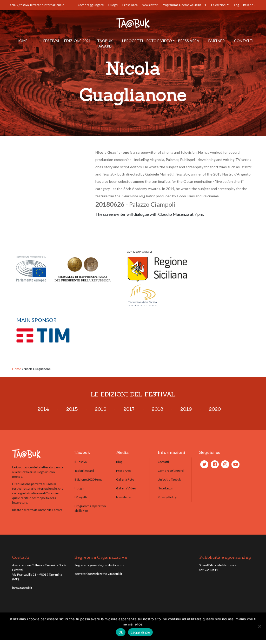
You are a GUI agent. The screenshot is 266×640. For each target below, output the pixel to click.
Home (22, 40)
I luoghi (113, 5)
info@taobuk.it (22, 588)
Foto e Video (159, 40)
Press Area (130, 5)
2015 (72, 409)
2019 (186, 409)
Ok (120, 632)
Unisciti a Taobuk (169, 479)
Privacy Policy (167, 497)
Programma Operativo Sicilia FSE (184, 5)
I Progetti (132, 40)
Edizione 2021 (77, 40)
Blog (236, 5)
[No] (259, 626)
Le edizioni (218, 5)
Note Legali (165, 488)
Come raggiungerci (91, 5)
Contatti (244, 40)
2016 (100, 409)
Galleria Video (126, 488)
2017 (129, 409)
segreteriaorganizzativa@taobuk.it (98, 574)
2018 (157, 409)
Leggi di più (140, 632)
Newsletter (150, 5)
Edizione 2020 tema (88, 479)
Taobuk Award (105, 43)
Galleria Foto (125, 479)
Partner (216, 40)
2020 (215, 409)
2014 (43, 409)
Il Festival (49, 40)
